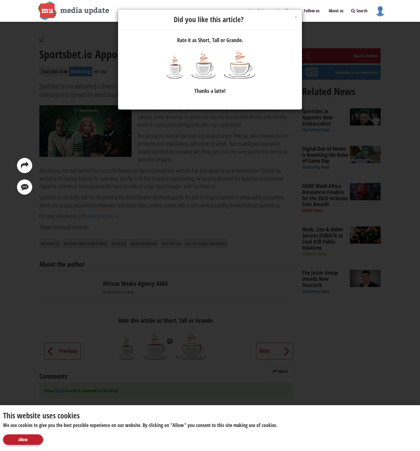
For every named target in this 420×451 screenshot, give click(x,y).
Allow (23, 439)
